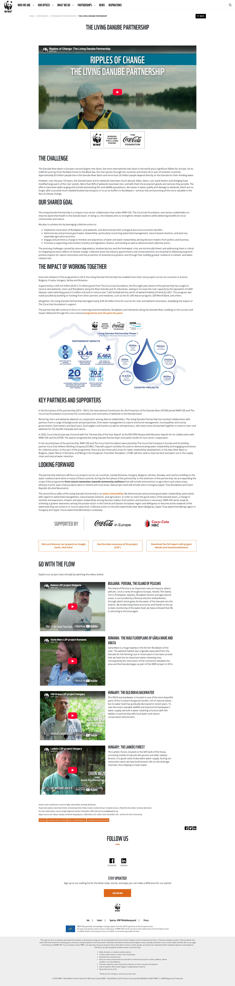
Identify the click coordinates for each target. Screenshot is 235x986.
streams (42, 820)
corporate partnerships (57, 820)
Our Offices (44, 4)
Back (202, 16)
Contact (100, 920)
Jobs (88, 920)
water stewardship (113, 493)
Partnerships (85, 4)
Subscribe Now (117, 893)
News (102, 4)
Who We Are (24, 4)
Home (31, 16)
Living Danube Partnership (97, 820)
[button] (33, 4)
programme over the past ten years (103, 313)
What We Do (64, 4)
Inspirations (115, 4)
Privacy (146, 920)
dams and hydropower (76, 820)
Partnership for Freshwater (63, 16)
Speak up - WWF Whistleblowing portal (123, 920)
